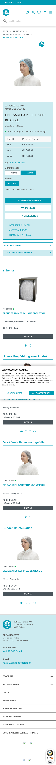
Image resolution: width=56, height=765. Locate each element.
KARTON (12, 184)
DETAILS (28, 336)
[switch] (50, 761)
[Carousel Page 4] (34, 431)
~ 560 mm (28, 173)
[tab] (28, 245)
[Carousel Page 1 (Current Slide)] (26, 345)
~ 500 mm (12, 173)
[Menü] (51, 12)
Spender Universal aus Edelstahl (24, 313)
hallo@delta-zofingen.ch (17, 662)
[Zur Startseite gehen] (6, 12)
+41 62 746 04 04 (12, 651)
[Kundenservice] (27, 12)
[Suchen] (5, 21)
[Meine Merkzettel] (39, 12)
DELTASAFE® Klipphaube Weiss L (22, 571)
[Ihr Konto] (33, 12)
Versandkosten (17, 163)
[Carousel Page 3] (30, 431)
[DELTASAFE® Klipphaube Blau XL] (28, 70)
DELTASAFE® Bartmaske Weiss (21, 399)
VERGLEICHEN (29, 216)
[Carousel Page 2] (30, 345)
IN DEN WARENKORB (29, 200)
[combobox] (30, 21)
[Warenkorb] (45, 12)
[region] (28, 70)
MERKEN (30, 208)
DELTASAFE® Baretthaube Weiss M (24, 485)
